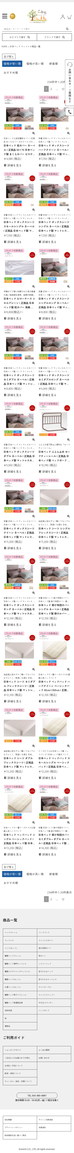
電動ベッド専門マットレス (15, 963)
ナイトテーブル (45, 987)
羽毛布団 (8, 1010)
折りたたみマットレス (48, 979)
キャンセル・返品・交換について (18, 1081)
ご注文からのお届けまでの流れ (17, 1057)
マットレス (9, 940)
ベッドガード (44, 1010)
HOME (4, 46)
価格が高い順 (35, 63)
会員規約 (42, 1127)
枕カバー (42, 955)
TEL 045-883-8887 (37, 1095)
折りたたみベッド (46, 971)
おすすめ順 (11, 72)
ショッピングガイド (13, 1050)
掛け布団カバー (45, 948)
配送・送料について (13, 1073)
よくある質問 (44, 1050)
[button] (69, 898)
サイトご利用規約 (46, 1119)
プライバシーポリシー (13, 1127)
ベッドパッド (44, 932)
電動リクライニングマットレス (17, 971)
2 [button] (51, 89)
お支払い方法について (14, 1065)
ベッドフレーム (11, 932)
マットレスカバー (46, 940)
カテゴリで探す (17, 37)
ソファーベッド (45, 963)
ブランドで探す (52, 37)
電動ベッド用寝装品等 (14, 1002)
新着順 (53, 63)
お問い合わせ (44, 1057)
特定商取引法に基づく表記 (15, 1135)
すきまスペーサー (46, 1002)
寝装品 (7, 1026)
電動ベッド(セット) (12, 979)
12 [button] (63, 89)
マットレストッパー (47, 994)
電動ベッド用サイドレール (15, 994)
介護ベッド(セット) (12, 987)
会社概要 (8, 1119)
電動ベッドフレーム (13, 955)
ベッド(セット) (11, 948)
